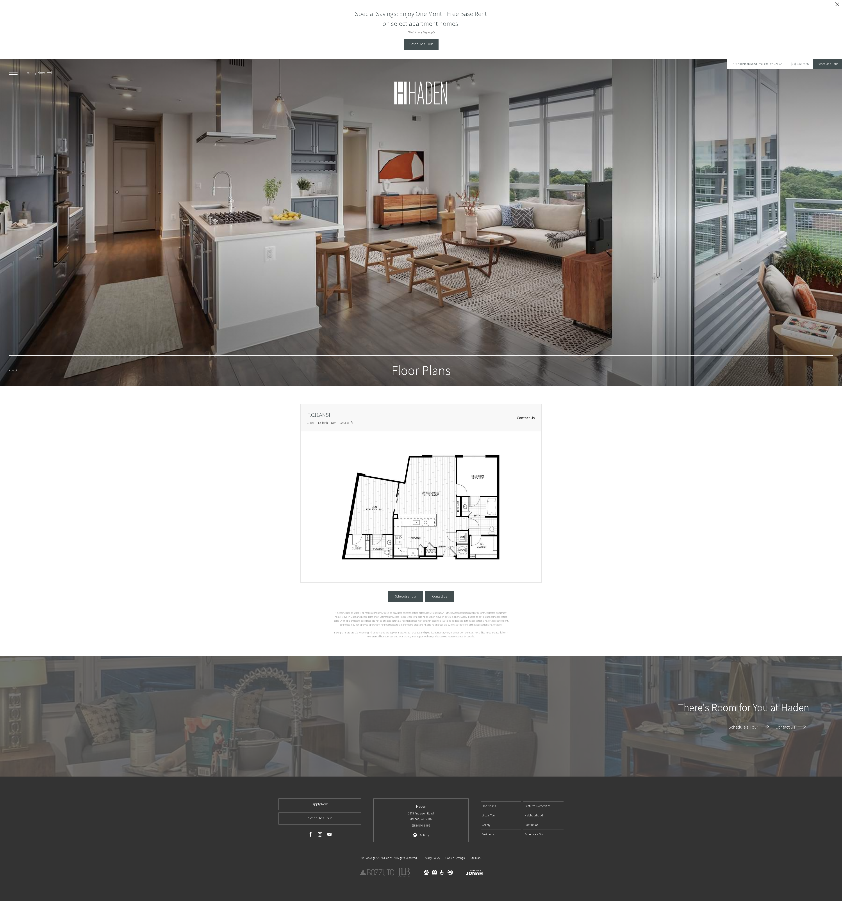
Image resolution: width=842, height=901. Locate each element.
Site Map (475, 858)
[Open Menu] (13, 73)
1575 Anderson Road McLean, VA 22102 (421, 816)
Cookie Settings (455, 858)
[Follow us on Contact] (329, 835)
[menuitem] (501, 806)
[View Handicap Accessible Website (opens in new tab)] (442, 874)
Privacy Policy (431, 858)
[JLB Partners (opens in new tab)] (403, 876)
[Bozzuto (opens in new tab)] (376, 874)
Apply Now (36, 72)
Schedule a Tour (744, 727)
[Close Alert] (837, 5)
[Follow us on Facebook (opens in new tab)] (310, 835)
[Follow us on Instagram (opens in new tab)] (320, 835)
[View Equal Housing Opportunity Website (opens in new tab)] (434, 874)
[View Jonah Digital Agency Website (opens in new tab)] (474, 873)
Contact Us (786, 727)
